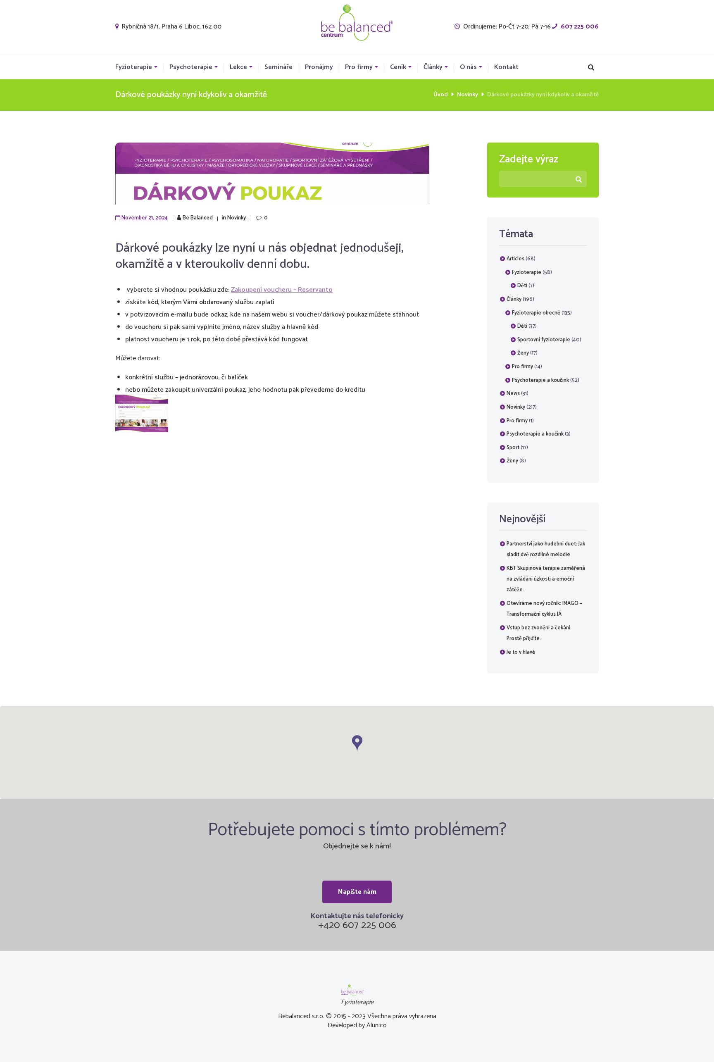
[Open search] (591, 67)
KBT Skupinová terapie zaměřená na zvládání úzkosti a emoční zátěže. (546, 579)
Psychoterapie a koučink (540, 380)
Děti (522, 285)
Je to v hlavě (521, 652)
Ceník (398, 67)
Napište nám (357, 892)
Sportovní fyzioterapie (543, 340)
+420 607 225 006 (357, 925)
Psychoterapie (190, 67)
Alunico (377, 1025)
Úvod (440, 95)
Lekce (238, 67)
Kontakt (506, 67)
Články (433, 67)
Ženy (523, 353)
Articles (515, 259)
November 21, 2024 (144, 218)
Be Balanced (198, 218)
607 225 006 (580, 26)
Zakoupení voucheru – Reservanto (282, 289)
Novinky (467, 95)
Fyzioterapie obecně (536, 313)
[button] (357, 743)
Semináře (278, 67)
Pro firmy (359, 67)
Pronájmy (319, 67)
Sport (513, 447)
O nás (468, 67)
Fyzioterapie (133, 67)
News (513, 393)
